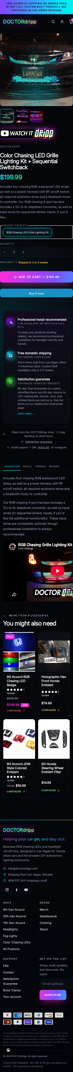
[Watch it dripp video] (36, 133)
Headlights (10, 929)
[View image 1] (6, 116)
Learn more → (26, 413)
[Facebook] (16, 890)
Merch (44, 909)
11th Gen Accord (14, 923)
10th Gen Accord (14, 916)
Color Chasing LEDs (17, 942)
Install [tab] (27, 466)
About (44, 929)
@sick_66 (43, 447)
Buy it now (36, 293)
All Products (11, 949)
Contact (8, 972)
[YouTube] (26, 890)
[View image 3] (36, 116)
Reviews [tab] (54, 466)
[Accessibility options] (8, 1049)
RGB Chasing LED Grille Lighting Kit (27, 232)
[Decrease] (4, 252)
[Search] (53, 22)
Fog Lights (10, 936)
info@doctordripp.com (23, 868)
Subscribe (53, 994)
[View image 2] (21, 116)
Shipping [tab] (40, 466)
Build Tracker (12, 990)
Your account (12, 997)
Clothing (45, 923)
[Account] (62, 22)
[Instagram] (7, 890)
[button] (15, 689)
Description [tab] (12, 466)
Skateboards (48, 916)
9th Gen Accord (14, 909)
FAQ (6, 966)
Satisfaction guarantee (38, 441)
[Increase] (23, 252)
